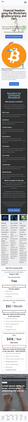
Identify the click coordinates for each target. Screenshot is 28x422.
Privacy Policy (26, 418)
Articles (21, 415)
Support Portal (17, 418)
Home (6, 415)
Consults (16, 415)
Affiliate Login (13, 418)
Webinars (11, 415)
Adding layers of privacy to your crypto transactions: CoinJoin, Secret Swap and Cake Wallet (5, 232)
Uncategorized (5, 221)
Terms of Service (21, 418)
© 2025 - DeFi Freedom (2, 418)
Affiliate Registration (8, 418)
